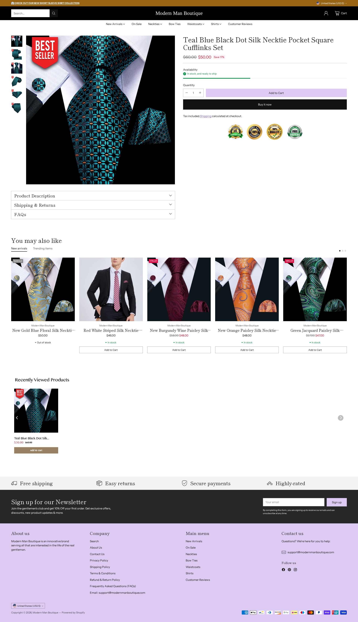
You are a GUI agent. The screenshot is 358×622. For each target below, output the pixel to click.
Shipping (205, 116)
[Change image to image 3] (16, 68)
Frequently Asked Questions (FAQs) (113, 586)
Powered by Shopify (73, 612)
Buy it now (265, 104)
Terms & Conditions (102, 573)
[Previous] (11, 305)
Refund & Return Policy (105, 580)
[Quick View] (70, 262)
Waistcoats (193, 567)
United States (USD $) (332, 3)
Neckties (191, 554)
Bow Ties (191, 560)
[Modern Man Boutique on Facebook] (283, 570)
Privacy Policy (99, 560)
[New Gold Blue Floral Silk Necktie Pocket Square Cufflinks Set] (43, 289)
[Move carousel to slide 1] (339, 250)
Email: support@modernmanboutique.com (117, 592)
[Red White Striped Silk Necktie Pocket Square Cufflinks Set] (111, 289)
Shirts (189, 573)
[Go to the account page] (326, 13)
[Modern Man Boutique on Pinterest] (289, 570)
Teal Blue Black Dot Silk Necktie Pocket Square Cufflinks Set (30, 439)
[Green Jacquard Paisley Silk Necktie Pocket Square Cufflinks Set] (315, 289)
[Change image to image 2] (16, 54)
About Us (96, 547)
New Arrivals (194, 541)
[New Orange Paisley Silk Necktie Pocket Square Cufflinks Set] (247, 289)
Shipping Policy (100, 567)
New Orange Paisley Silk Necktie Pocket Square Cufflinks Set (247, 332)
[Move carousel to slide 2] (342, 250)
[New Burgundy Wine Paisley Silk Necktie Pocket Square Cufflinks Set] (179, 289)
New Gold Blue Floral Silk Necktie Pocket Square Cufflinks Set (43, 332)
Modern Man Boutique (45, 612)
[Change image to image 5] (16, 94)
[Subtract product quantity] (186, 93)
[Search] (54, 13)
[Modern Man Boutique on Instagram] (295, 570)
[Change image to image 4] (16, 81)
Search (94, 541)
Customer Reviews (198, 580)
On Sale (191, 547)
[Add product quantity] (200, 93)
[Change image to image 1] (16, 41)
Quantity (189, 85)
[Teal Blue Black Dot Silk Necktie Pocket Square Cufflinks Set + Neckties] (100, 110)
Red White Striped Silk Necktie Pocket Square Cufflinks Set (111, 332)
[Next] (347, 305)
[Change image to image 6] (16, 108)
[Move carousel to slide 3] (345, 250)
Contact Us (97, 554)
